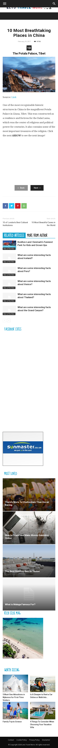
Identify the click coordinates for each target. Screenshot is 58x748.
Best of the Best (9, 249)
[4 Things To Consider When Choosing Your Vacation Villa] (42, 710)
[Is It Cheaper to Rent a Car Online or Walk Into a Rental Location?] (42, 683)
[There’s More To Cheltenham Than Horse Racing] (29, 494)
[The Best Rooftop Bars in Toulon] (29, 561)
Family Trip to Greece (12, 722)
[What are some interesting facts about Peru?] (9, 271)
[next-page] (8, 320)
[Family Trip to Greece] (15, 710)
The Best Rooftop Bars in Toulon (22, 571)
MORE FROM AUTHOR (37, 235)
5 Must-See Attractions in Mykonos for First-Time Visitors (14, 697)
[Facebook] (5, 206)
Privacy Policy (34, 740)
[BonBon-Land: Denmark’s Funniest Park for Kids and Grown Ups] (9, 245)
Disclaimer (46, 740)
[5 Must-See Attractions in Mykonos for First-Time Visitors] (15, 683)
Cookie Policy (21, 740)
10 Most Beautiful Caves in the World (43, 224)
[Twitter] (11, 206)
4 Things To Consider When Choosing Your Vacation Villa (42, 724)
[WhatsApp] (24, 206)
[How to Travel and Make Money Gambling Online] (29, 527)
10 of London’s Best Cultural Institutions (15, 224)
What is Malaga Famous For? (20, 604)
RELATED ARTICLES (14, 235)
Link (13, 97)
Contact (11, 740)
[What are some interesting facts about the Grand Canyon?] (9, 310)
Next (36, 188)
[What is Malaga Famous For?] (29, 594)
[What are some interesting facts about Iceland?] (9, 258)
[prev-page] (4, 320)
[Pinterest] (18, 206)
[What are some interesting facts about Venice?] (9, 284)
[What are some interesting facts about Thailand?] (9, 297)
